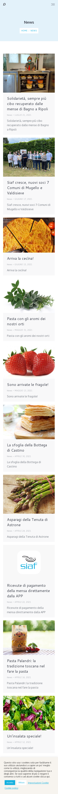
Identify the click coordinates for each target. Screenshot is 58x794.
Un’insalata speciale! (24, 736)
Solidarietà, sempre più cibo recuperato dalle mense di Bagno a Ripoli (27, 104)
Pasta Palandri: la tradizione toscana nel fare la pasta (26, 666)
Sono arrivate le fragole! (28, 384)
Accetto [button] (9, 782)
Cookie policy (11, 788)
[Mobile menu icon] (53, 4)
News (9, 115)
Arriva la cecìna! (20, 258)
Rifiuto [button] (22, 782)
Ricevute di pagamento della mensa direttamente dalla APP (28, 591)
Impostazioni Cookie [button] (38, 782)
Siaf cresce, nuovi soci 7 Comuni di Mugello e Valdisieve (28, 188)
